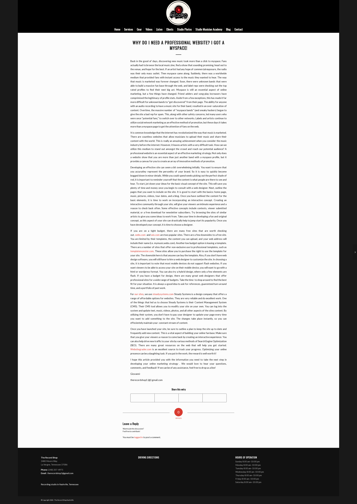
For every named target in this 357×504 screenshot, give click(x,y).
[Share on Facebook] (143, 398)
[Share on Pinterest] (190, 398)
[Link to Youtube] (310, 13)
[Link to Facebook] (301, 13)
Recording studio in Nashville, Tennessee (60, 484)
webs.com (140, 234)
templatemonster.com (142, 251)
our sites (139, 294)
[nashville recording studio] (178, 13)
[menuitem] (117, 29)
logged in (138, 437)
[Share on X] (166, 398)
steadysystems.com (163, 294)
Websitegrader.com (140, 349)
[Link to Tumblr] (314, 13)
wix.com (155, 234)
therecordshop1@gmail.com (60, 473)
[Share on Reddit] (214, 398)
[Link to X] (306, 13)
